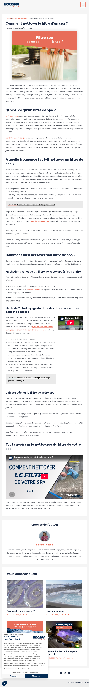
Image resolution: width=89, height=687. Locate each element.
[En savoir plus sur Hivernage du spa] (64, 594)
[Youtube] (69, 673)
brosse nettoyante (34, 289)
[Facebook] (61, 673)
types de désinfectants (39, 221)
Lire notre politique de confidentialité (17, 669)
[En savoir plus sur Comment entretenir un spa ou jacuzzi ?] (64, 634)
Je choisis (13, 676)
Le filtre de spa (12, 116)
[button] (4, 683)
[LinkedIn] (65, 673)
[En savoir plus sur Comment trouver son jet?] (25, 594)
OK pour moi (36, 676)
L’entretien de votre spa (15, 138)
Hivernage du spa (55, 611)
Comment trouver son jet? (21, 611)
